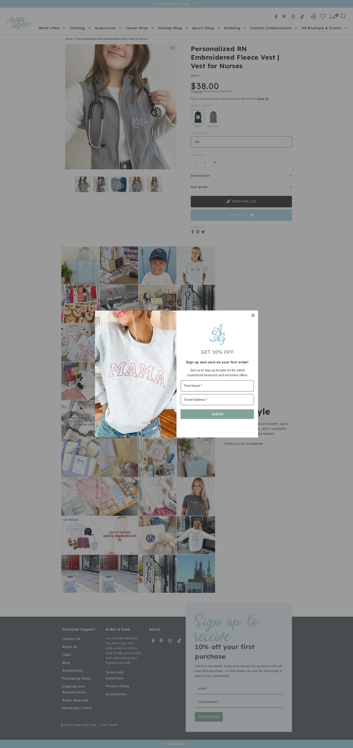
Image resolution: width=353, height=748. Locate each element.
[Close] (253, 315)
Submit (217, 414)
